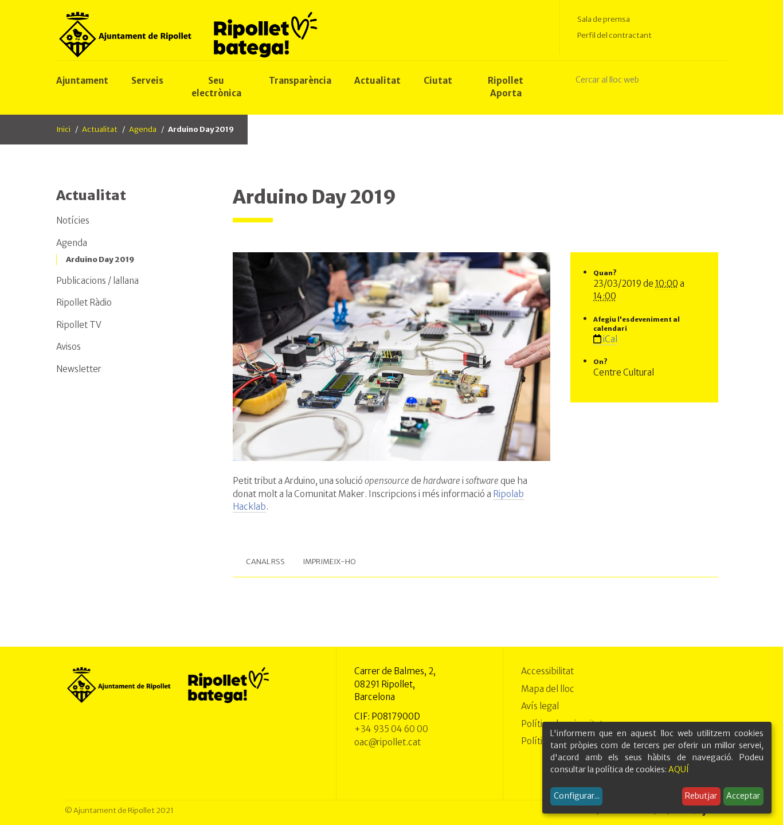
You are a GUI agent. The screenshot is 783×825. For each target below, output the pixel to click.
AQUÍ (678, 769)
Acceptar (743, 796)
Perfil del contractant (614, 35)
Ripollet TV (78, 324)
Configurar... (577, 796)
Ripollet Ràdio (84, 302)
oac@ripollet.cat (387, 742)
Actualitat (100, 129)
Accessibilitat (547, 671)
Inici (63, 129)
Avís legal (540, 706)
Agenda (142, 129)
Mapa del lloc (547, 688)
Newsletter (78, 368)
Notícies (72, 220)
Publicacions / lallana (97, 280)
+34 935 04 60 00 (391, 729)
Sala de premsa (603, 19)
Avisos (68, 346)
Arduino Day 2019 (100, 259)
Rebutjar (701, 796)
